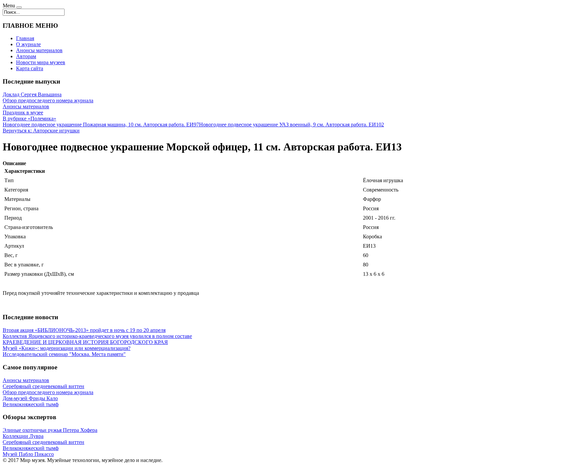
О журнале (28, 44)
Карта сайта (29, 68)
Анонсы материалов (39, 50)
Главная (25, 38)
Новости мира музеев (40, 62)
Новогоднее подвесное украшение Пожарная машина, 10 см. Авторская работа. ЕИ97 (101, 124)
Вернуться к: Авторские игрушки (41, 130)
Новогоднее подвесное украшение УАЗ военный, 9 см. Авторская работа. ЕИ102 (291, 124)
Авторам (26, 56)
